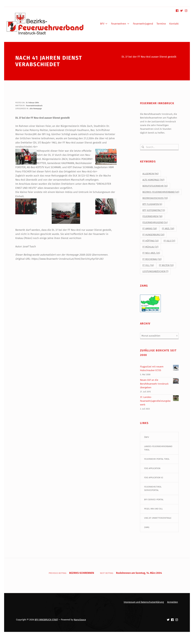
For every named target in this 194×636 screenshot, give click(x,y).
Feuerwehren (152, 216)
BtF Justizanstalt (153, 210)
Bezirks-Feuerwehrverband (160, 192)
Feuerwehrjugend (155, 222)
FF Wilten (166, 265)
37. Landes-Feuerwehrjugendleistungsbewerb (155, 401)
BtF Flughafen (152, 204)
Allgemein (150, 173)
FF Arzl (168, 228)
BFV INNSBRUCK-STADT (46, 619)
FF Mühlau (150, 246)
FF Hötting (150, 240)
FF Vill (148, 265)
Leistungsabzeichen (155, 271)
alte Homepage (36, 108)
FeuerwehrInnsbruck (34, 105)
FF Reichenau (151, 259)
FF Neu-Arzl (151, 253)
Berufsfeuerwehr (155, 186)
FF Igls (169, 240)
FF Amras (149, 228)
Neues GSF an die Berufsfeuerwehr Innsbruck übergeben (154, 384)
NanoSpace (80, 619)
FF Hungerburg (153, 234)
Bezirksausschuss (155, 198)
